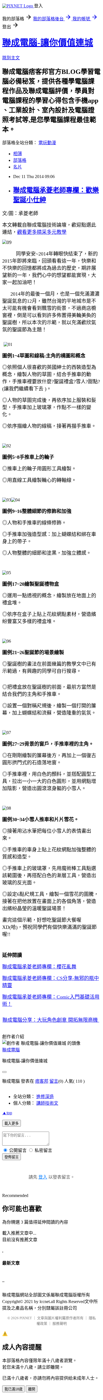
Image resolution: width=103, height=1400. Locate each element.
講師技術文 (47, 1103)
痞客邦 (41, 1081)
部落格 (19, 160)
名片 (17, 167)
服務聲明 (59, 1323)
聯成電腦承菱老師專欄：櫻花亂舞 (39, 967)
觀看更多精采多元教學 (41, 232)
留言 (53, 1081)
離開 (31, 1389)
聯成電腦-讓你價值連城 (47, 43)
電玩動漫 (47, 142)
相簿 (17, 153)
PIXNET (26, 1318)
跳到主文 (11, 57)
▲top (7, 1112)
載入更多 (11, 1123)
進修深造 (45, 1096)
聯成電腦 (11, 1050)
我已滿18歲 (13, 1389)
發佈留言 (11, 1157)
